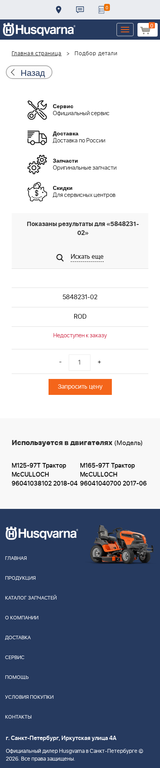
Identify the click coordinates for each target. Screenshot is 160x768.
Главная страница (37, 54)
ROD (80, 316)
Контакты (80, 10)
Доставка (59, 10)
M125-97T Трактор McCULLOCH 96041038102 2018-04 (45, 474)
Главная (16, 558)
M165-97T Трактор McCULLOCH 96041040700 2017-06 (113, 474)
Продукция (20, 578)
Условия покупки (29, 697)
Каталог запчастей (31, 598)
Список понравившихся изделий (101, 10)
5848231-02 (80, 297)
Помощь (17, 677)
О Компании (21, 618)
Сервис (14, 657)
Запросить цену (80, 386)
